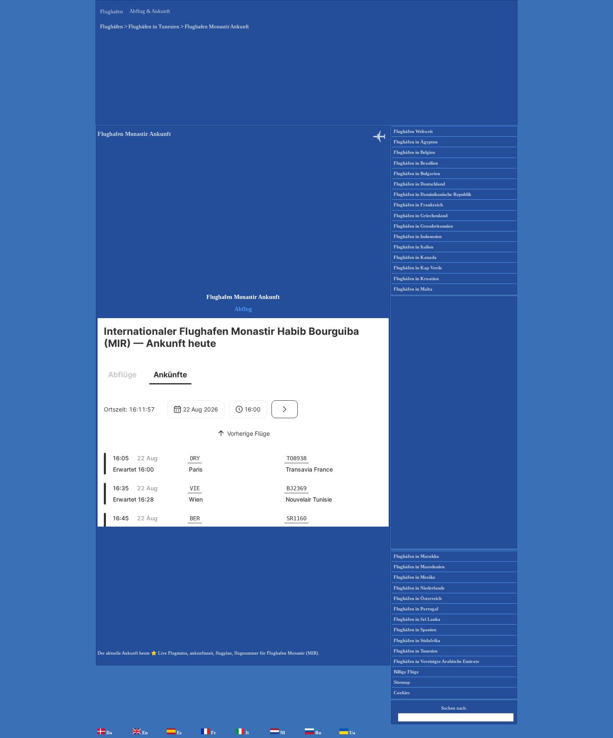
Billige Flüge (406, 671)
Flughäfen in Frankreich (418, 204)
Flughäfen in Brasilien (416, 163)
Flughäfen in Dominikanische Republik (432, 194)
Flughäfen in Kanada (415, 257)
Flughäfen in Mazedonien (419, 566)
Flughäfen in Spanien (415, 629)
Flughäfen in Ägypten (415, 141)
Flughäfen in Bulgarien (417, 173)
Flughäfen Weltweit (413, 131)
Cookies (402, 692)
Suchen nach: (454, 707)
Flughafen (111, 11)
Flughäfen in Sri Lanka (417, 619)
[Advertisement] (306, 83)
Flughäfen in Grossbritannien (423, 225)
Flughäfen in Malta (413, 288)
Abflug (243, 309)
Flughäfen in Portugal (416, 608)
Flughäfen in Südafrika (417, 640)
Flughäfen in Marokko (416, 556)
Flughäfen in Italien (413, 246)
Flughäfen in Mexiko (414, 577)
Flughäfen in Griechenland (420, 215)
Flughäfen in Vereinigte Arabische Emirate (436, 661)
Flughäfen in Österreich (418, 598)
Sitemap (402, 682)
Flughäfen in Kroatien (416, 278)
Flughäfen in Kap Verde (418, 267)
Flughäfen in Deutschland (419, 183)
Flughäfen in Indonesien (418, 236)
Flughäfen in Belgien (414, 152)
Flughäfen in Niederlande (419, 587)
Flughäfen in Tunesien (415, 650)
